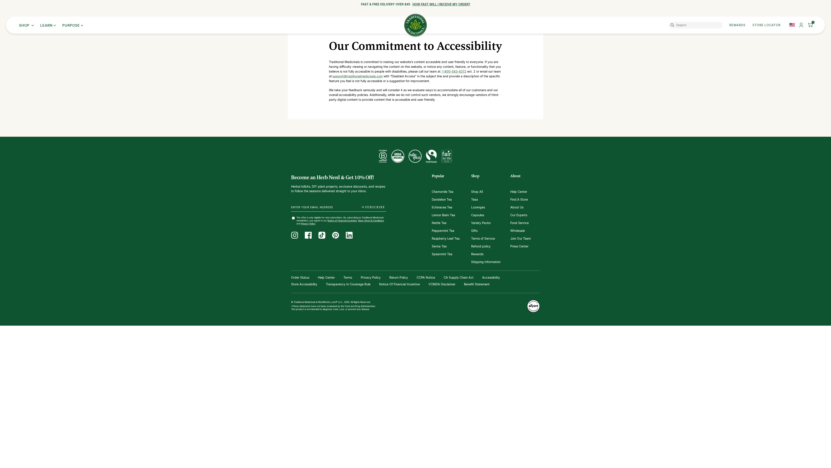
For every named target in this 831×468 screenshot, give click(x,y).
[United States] (792, 25)
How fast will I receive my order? (441, 4)
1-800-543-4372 (454, 71)
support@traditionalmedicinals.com (358, 76)
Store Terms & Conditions (371, 220)
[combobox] (696, 25)
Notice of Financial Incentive (342, 220)
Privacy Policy (308, 223)
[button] (810, 25)
